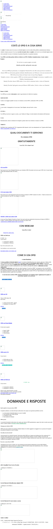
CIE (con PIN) (4, 167)
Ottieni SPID (13, 41)
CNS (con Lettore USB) (6, 192)
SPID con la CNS (5, 352)
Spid (19, 262)
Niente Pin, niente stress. (8, 232)
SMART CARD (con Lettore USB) (9, 216)
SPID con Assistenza (7, 9)
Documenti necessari (7, 6)
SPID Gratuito (4, 128)
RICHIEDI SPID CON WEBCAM (8, 251)
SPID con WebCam (11, 128)
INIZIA (2, 306)
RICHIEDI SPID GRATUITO (16, 221)
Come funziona (6, 7)
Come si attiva (6, 4)
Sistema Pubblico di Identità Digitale (14, 13)
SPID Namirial (6, 8)
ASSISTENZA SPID (5, 221)
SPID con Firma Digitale (6, 323)
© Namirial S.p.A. (6, 522)
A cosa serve (6, 3)
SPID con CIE (4, 294)
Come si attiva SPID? (5, 41)
